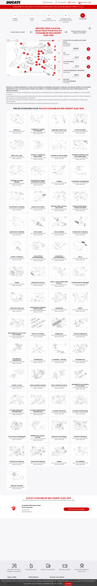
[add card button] (88, 49)
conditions (81, 6)
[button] (90, 28)
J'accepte (68, 583)
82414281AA (66, 46)
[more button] (85, 49)
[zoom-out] (8, 41)
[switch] (53, 40)
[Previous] (31, 32)
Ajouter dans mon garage (76, 509)
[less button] (80, 49)
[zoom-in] (17, 41)
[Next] (65, 32)
